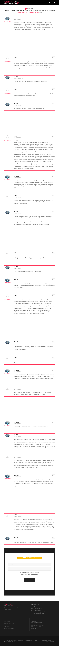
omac (15, 57)
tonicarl (16, 17)
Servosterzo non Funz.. (38, 613)
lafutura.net (34, 628)
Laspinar (9, 628)
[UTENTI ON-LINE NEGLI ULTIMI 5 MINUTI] (54, 2)
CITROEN (30, 9)
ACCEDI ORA (29, 579)
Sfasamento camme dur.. (38, 606)
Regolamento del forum (46, 640)
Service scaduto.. (36, 608)
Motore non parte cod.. (38, 612)
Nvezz (7, 621)
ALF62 (7, 626)
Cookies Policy (52, 641)
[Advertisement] (29, 44)
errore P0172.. (36, 610)
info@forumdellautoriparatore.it (39, 625)
